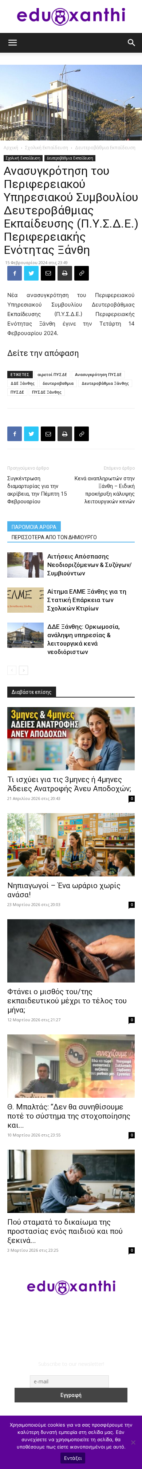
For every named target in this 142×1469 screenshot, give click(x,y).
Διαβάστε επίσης (32, 692)
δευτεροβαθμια (58, 383)
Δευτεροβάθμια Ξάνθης (105, 383)
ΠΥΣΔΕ (17, 392)
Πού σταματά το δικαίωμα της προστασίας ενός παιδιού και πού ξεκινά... (65, 1231)
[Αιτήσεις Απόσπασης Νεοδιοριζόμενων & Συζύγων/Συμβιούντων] (25, 565)
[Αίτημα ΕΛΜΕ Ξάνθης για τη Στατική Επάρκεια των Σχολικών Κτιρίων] (25, 600)
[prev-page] (11, 670)
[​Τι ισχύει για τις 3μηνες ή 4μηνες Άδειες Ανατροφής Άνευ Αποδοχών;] (71, 738)
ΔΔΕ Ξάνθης (23, 383)
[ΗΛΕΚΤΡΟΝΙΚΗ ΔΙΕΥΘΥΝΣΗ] (48, 273)
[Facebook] (14, 273)
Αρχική (11, 147)
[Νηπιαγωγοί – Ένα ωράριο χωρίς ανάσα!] (71, 844)
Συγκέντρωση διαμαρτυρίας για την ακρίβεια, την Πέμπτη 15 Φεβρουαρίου (37, 490)
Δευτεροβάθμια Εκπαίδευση (105, 147)
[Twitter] (31, 273)
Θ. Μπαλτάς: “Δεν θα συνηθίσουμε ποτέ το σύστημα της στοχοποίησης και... (68, 1116)
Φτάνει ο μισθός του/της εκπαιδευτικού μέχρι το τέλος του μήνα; (67, 1000)
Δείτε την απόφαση (43, 353)
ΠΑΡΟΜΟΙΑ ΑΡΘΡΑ (34, 527)
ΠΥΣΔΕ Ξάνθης (47, 392)
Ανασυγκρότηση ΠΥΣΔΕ (98, 374)
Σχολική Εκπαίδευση (46, 147)
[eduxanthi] (71, 17)
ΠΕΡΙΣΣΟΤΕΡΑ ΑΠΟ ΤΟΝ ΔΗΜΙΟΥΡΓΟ (54, 537)
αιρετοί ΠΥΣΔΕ (52, 374)
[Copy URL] (81, 273)
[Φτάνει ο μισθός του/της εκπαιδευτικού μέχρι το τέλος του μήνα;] (71, 951)
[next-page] (23, 670)
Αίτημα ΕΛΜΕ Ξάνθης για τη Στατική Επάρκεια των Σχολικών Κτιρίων (86, 600)
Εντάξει (73, 1458)
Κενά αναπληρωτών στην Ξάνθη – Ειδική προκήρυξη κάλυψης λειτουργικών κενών (105, 490)
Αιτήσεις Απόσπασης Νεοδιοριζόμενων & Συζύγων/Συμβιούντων (89, 565)
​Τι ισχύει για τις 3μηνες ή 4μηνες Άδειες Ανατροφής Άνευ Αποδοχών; (69, 784)
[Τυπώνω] (65, 273)
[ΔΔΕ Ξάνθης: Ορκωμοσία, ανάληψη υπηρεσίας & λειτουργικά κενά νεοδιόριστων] (25, 635)
